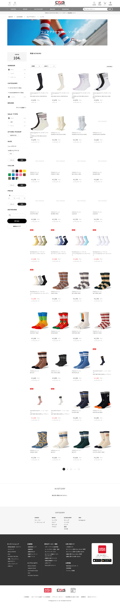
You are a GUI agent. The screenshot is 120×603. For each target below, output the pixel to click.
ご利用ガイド (69, 547)
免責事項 (83, 597)
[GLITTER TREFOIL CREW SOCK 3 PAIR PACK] (102, 81)
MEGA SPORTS (12, 551)
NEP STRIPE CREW (76, 293)
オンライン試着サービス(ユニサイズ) (51, 555)
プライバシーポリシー (57, 597)
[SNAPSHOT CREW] (39, 320)
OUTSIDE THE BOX (13, 556)
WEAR (25, 9)
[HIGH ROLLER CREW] (102, 399)
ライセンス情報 (70, 570)
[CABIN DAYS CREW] (102, 320)
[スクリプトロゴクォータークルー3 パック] (81, 240)
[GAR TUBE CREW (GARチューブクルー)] (102, 359)
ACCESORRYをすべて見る (16, 92)
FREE (11, 153)
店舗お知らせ (31, 551)
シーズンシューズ (40, 522)
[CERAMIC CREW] (39, 439)
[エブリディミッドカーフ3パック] (39, 240)
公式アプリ (48, 563)
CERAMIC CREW (33, 452)
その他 (66, 529)
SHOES (13, 9)
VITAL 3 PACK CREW (55, 372)
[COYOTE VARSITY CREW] (102, 439)
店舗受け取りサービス (51, 558)
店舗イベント (31, 556)
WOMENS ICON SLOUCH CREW (58, 134)
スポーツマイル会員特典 (51, 547)
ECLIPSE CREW (75, 412)
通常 (11, 122)
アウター (54, 527)
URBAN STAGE (32, 568)
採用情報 (68, 568)
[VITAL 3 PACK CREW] (60, 359)
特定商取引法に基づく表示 (72, 597)
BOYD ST (32, 372)
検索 (110, 9)
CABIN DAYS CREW (97, 333)
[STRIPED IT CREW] (39, 161)
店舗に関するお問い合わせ (73, 556)
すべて (12, 118)
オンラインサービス (50, 551)
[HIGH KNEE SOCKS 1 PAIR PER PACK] (39, 81)
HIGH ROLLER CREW (97, 412)
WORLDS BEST (54, 333)
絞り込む (16, 221)
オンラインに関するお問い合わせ (75, 551)
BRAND (52, 9)
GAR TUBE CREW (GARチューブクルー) (102, 374)
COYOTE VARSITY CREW (98, 452)
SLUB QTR (74, 213)
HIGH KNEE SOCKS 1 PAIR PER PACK (38, 96)
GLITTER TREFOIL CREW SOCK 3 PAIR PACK (101, 97)
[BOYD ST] (39, 359)
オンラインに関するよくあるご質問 (75, 549)
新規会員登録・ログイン (14, 547)
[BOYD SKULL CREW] (81, 161)
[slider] (9, 195)
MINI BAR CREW (96, 174)
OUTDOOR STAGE (33, 570)
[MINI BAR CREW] (102, 161)
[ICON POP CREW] (39, 200)
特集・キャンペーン (13, 559)
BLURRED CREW (54, 213)
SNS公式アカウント (50, 565)
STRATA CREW (54, 293)
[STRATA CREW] (60, 280)
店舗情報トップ (32, 547)
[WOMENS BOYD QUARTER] (102, 121)
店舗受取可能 (13, 135)
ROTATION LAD (75, 372)
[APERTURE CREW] (81, 320)
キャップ (66, 520)
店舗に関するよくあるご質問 (74, 554)
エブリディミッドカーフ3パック (37, 253)
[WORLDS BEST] (60, 320)
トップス (54, 520)
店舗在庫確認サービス (51, 560)
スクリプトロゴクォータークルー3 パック (81, 254)
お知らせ (10, 566)
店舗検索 (30, 549)
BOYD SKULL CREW (76, 174)
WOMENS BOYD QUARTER (99, 134)
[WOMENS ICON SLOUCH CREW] (60, 121)
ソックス (66, 522)
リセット (12, 160)
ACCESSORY (38, 9)
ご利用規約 (26, 597)
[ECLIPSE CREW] (81, 399)
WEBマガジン (11, 561)
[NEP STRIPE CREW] (81, 280)
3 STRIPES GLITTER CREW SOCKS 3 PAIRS (80, 97)
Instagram (82, 520)
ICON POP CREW (34, 213)
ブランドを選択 (20, 107)
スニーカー (38, 520)
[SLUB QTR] (81, 200)
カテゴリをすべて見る (15, 88)
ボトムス (54, 524)
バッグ (66, 524)
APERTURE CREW (76, 333)
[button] (8, 13)
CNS (9, 554)
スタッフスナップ (12, 564)
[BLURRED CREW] (60, 200)
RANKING (65, 9)
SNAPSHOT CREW (34, 333)
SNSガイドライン (92, 597)
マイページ (11, 549)
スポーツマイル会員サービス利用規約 (40, 597)
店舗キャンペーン (32, 554)
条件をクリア (17, 226)
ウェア (54, 522)
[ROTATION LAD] (81, 359)
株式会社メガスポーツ (72, 566)
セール (12, 125)
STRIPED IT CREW (34, 174)
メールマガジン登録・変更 (52, 549)
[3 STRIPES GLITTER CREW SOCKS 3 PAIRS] (81, 81)
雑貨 (65, 527)
